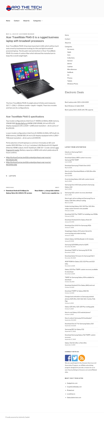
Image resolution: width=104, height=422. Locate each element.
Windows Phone (72, 84)
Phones (69, 78)
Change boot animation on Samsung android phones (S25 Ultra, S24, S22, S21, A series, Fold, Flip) (80, 299)
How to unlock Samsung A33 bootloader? (78, 318)
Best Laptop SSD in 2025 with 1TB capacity (79, 110)
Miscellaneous (72, 69)
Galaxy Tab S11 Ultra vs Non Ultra (76, 343)
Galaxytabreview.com (74, 397)
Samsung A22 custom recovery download (78, 192)
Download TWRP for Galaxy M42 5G (77, 291)
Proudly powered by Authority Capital (17, 417)
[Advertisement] (80, 128)
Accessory (70, 49)
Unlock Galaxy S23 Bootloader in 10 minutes (79, 239)
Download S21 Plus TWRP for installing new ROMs (81, 214)
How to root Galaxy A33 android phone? (78, 312)
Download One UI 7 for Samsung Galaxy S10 (79, 323)
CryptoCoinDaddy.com (74, 387)
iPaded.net (70, 390)
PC (68, 75)
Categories (37, 21)
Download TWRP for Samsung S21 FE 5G (78, 250)
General (69, 61)
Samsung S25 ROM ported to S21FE (76, 244)
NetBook (70, 72)
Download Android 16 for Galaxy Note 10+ (78, 220)
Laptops (12, 176)
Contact (16, 21)
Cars (68, 55)
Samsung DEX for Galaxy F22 (74, 329)
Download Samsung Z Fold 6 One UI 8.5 (77, 165)
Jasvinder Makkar (26, 34)
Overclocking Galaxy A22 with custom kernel (79, 179)
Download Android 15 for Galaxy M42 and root (80, 285)
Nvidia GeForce (21, 123)
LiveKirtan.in (71, 394)
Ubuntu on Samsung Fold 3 (73, 152)
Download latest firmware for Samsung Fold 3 (79, 256)
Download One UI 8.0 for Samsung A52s (78, 225)
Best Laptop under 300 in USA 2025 (77, 102)
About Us (26, 21)
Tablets (69, 81)
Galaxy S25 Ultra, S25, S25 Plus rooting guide (79, 307)
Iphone (69, 63)
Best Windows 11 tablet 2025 (74, 106)
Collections (71, 58)
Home (8, 21)
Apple (69, 52)
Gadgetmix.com (72, 383)
